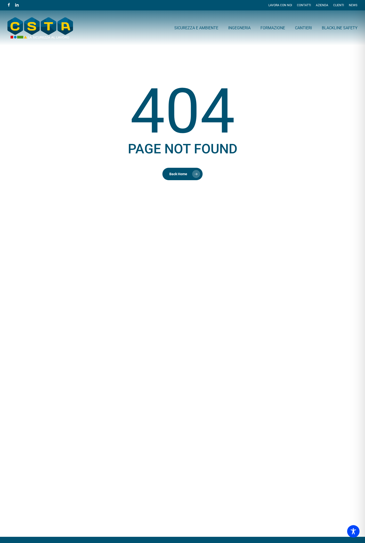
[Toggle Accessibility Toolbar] (353, 531)
